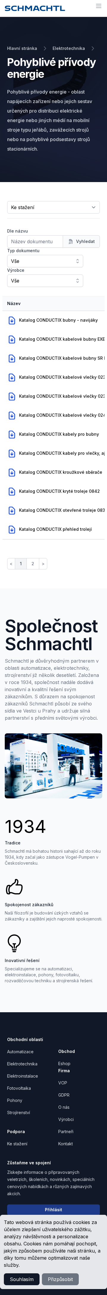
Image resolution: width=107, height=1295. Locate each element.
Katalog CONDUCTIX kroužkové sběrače (60, 472)
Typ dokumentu (23, 250)
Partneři (65, 1131)
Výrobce (15, 270)
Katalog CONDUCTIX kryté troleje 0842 (59, 491)
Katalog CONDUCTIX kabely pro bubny (59, 434)
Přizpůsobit (60, 1279)
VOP (62, 1082)
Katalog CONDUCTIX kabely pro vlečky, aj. (62, 453)
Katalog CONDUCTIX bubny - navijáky (58, 320)
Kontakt (65, 1143)
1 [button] (21, 563)
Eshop (64, 1063)
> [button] (43, 563)
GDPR (64, 1094)
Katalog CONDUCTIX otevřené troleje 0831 (63, 510)
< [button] (11, 563)
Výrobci (66, 1119)
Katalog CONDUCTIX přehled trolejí (55, 529)
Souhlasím (22, 1279)
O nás (64, 1107)
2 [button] (33, 563)
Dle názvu (17, 230)
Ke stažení (17, 1143)
